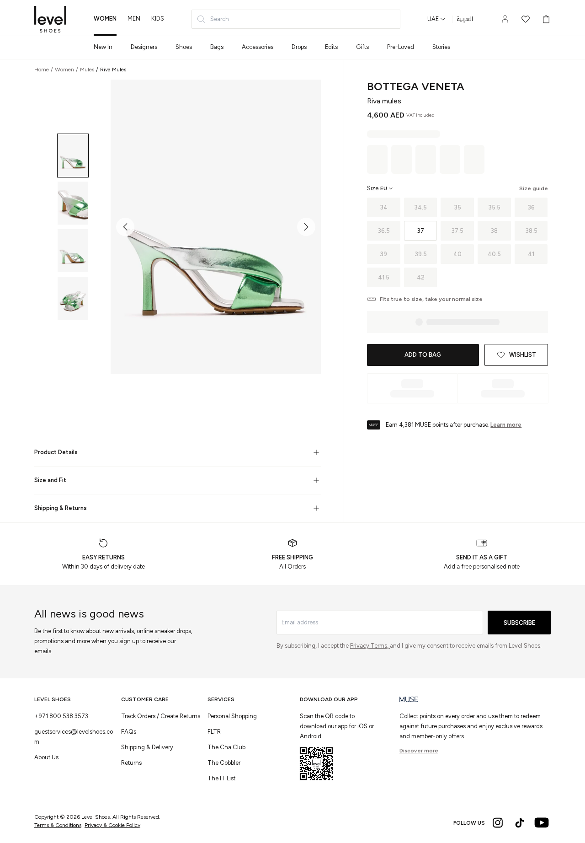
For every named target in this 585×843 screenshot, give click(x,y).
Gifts (362, 46)
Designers (144, 46)
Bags (216, 46)
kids (157, 18)
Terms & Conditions (57, 825)
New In (103, 46)
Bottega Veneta (415, 86)
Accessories (257, 46)
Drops (299, 46)
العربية (465, 19)
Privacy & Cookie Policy (112, 825)
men (134, 18)
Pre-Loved (400, 46)
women (105, 18)
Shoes (184, 46)
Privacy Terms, (370, 645)
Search (219, 19)
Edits (331, 46)
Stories (441, 46)
